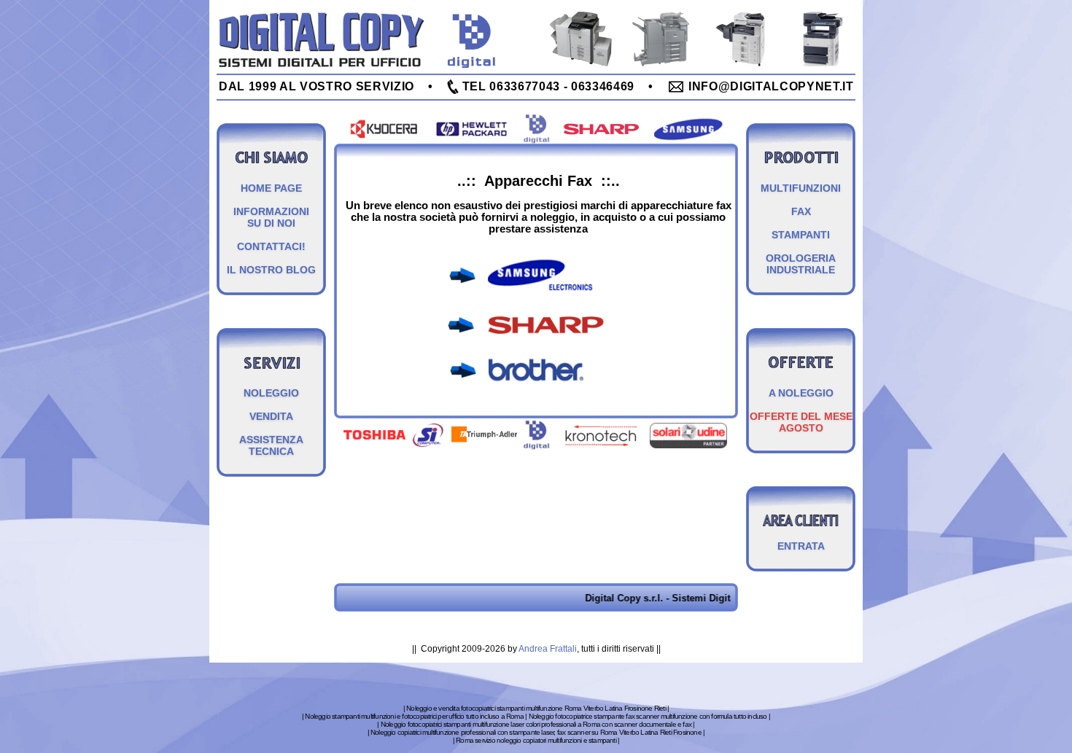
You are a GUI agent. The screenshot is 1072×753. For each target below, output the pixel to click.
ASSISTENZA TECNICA (271, 445)
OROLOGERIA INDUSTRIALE (801, 264)
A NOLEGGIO (801, 393)
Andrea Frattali (547, 649)
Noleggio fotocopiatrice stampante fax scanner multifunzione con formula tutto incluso (648, 716)
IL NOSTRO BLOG (271, 270)
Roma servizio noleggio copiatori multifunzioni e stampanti (536, 740)
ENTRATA (801, 546)
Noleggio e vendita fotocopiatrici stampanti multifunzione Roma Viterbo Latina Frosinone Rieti (536, 708)
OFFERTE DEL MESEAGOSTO (801, 422)
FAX (801, 211)
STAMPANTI (801, 235)
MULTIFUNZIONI (801, 188)
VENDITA (271, 416)
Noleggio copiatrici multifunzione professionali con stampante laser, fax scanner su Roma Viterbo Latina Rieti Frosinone (536, 732)
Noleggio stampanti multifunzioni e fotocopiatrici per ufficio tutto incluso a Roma (414, 716)
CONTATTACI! (271, 246)
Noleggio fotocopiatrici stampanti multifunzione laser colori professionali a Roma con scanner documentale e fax (536, 724)
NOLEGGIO (271, 393)
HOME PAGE (271, 188)
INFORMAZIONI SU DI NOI (271, 217)
